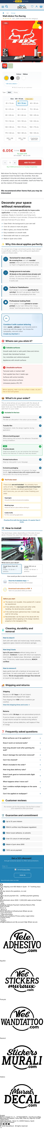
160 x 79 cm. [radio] (34, 127)
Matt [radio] (9, 92)
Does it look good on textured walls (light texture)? (19, 775)
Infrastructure (17, 911)
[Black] (12, 78)
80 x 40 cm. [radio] (9, 115)
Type (4, 92)
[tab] (4, 65)
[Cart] (41, 6)
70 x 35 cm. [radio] (34, 109)
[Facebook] (4, 1124)
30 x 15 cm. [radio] (22, 102)
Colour (22, 74)
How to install (4, 906)
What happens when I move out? (15, 781)
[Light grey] (18, 78)
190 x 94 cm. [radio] (34, 133)
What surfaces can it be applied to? (17, 738)
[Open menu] (4, 7)
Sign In (22, 875)
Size (21, 99)
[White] (23, 78)
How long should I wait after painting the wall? (18, 749)
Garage (13, 13)
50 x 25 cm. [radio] (9, 109)
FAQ (33, 905)
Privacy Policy (26, 870)
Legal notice (30, 916)
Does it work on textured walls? (15, 743)
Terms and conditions (7, 916)
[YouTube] (9, 1124)
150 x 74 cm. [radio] (22, 127)
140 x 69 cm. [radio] (9, 127)
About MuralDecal (6, 911)
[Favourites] (32, 6)
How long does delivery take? (14, 769)
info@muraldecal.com (7, 922)
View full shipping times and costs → (16, 705)
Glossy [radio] (16, 92)
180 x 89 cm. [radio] (22, 133)
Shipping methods (6, 905)
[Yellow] (6, 78)
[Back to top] (1, 1128)
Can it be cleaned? (10, 760)
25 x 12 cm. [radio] (10, 103)
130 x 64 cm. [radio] (34, 121)
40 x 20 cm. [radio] (34, 103)
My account (19, 922)
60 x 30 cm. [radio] (22, 109)
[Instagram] (1, 1124)
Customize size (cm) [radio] (34, 139)
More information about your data (10, 880)
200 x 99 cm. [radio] (10, 139)
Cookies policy (5, 917)
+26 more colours (11, 83)
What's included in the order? (14, 765)
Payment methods (19, 905)
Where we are (27, 911)
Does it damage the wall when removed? (18, 755)
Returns (29, 905)
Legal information (7, 914)
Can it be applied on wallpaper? (15, 793)
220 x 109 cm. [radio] (22, 139)
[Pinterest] (6, 1124)
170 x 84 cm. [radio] (9, 133)
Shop (2, 903)
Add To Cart (30, 163)
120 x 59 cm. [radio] (22, 121)
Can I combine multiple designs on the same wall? (20, 787)
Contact (3, 920)
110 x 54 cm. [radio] (9, 121)
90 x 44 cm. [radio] (22, 115)
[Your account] (36, 6)
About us (4, 910)
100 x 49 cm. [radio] (34, 115)
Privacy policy (20, 916)
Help (25, 922)
